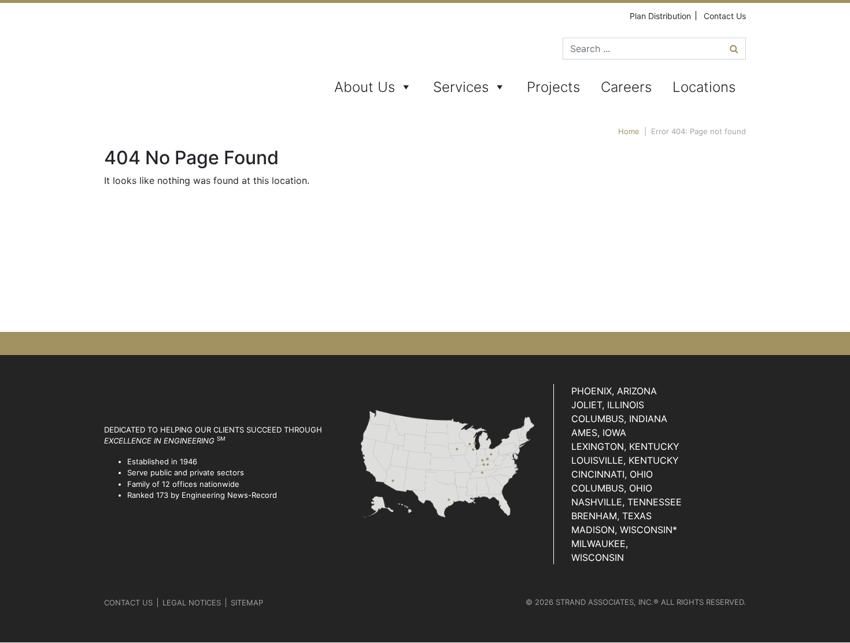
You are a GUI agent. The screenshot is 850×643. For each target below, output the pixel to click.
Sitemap (247, 602)
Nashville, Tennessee (626, 502)
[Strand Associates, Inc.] (148, 58)
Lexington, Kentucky (625, 446)
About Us (364, 87)
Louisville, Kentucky (625, 460)
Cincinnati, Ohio (612, 474)
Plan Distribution (660, 16)
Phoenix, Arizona (614, 391)
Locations (704, 87)
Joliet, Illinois (607, 405)
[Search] (734, 48)
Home (629, 131)
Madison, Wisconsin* (624, 529)
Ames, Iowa (598, 432)
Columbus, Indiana (619, 418)
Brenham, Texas (611, 516)
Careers (626, 87)
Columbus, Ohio (611, 488)
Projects (553, 87)
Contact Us (725, 16)
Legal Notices (191, 602)
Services (461, 87)
